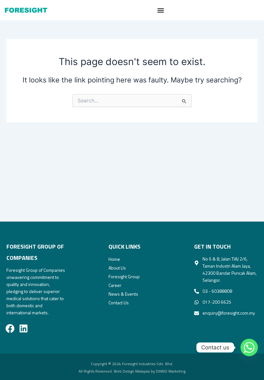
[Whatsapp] (246, 347)
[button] (161, 10)
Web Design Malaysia (132, 371)
